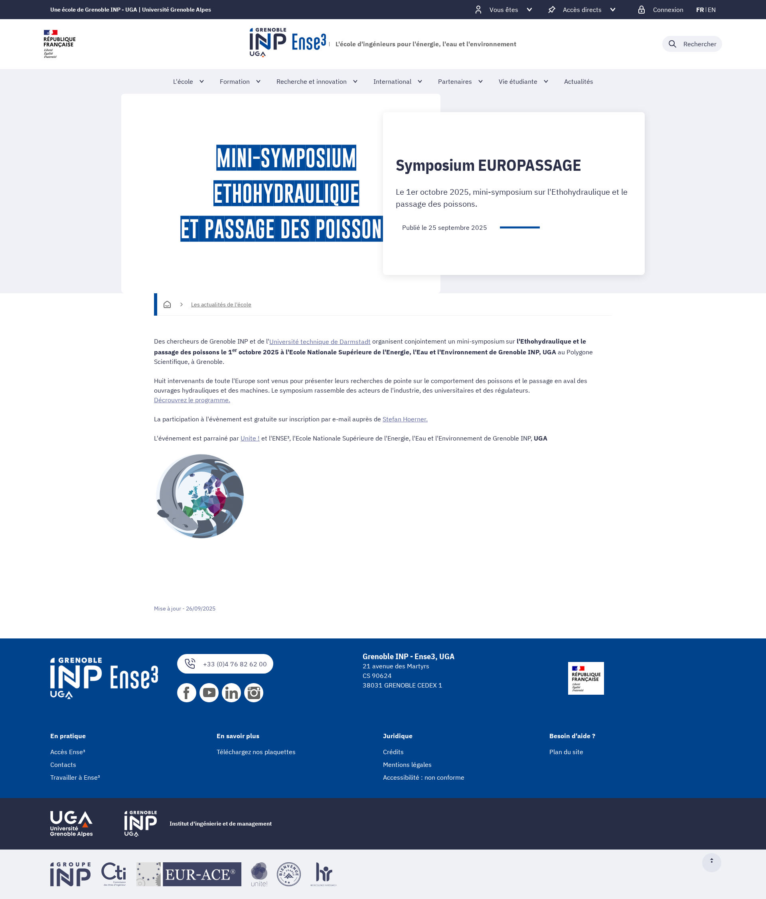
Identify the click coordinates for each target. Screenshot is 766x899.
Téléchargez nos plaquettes (256, 752)
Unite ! (250, 438)
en (712, 10)
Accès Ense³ (67, 752)
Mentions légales (407, 765)
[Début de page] (715, 862)
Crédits (393, 752)
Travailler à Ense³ (75, 777)
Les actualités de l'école (221, 304)
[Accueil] (167, 304)
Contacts (63, 765)
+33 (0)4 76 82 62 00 (235, 664)
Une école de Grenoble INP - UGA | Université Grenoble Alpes (130, 9)
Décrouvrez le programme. (192, 400)
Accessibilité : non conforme (423, 777)
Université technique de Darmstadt (320, 342)
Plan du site (566, 752)
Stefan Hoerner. (405, 419)
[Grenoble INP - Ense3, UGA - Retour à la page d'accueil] (288, 44)
